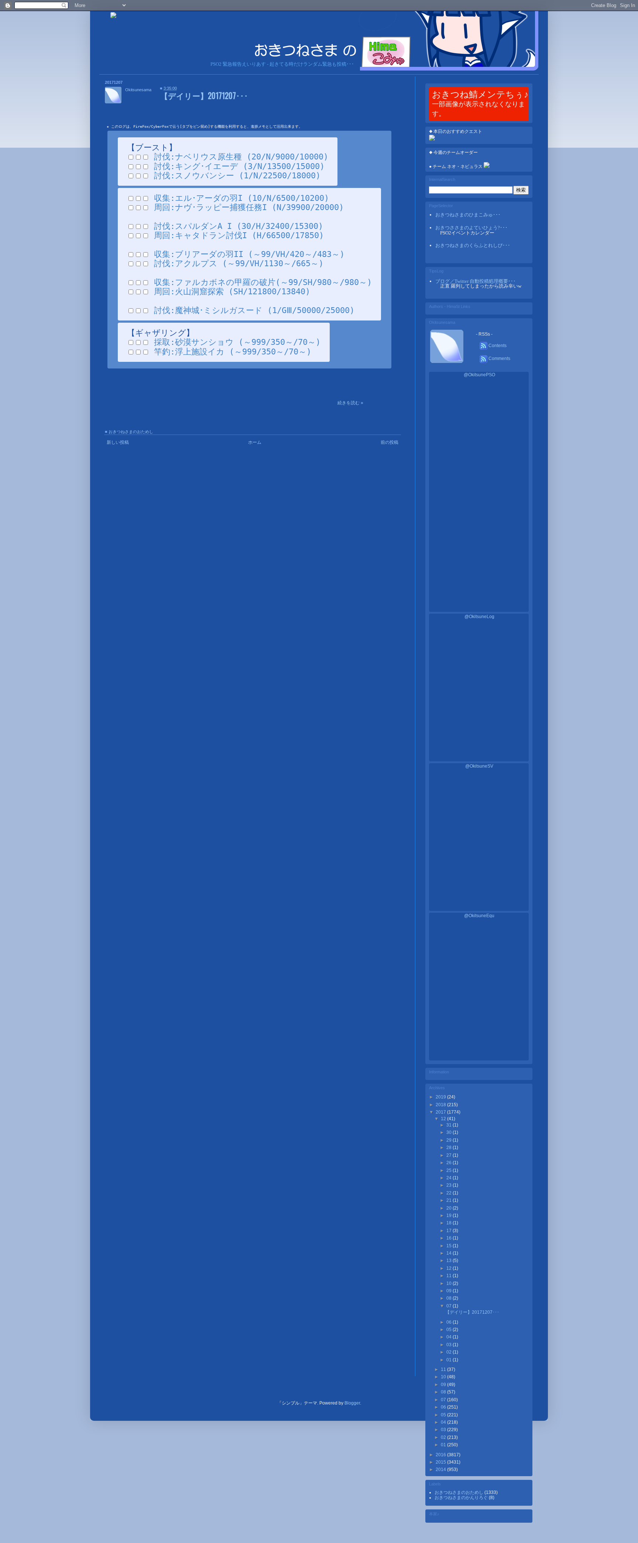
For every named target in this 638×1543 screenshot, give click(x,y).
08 (449, 1298)
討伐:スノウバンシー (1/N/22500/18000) (237, 175)
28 (449, 1147)
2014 (441, 1469)
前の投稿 (389, 442)
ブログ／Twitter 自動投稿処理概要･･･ (475, 281)
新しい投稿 (118, 442)
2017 (441, 1112)
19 (449, 1215)
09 (449, 1290)
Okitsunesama (138, 90)
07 (449, 1306)
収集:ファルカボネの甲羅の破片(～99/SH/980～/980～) (263, 282)
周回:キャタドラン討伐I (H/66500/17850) (239, 235)
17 (449, 1230)
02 (449, 1352)
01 (449, 1359)
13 (449, 1260)
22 (449, 1193)
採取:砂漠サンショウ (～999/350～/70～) (237, 342)
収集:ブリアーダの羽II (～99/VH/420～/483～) (249, 254)
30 (449, 1132)
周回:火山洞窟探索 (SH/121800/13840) (232, 291)
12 (444, 1118)
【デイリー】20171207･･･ (204, 95)
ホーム (254, 442)
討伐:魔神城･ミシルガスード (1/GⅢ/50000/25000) (254, 310)
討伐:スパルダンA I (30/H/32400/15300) (238, 226)
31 (449, 1125)
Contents (497, 345)
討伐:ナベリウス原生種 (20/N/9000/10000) (241, 156)
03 (449, 1344)
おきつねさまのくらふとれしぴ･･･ (472, 245)
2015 (441, 1462)
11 (449, 1275)
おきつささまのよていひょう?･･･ (471, 227)
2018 (441, 1104)
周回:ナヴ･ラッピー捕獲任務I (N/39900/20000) (249, 207)
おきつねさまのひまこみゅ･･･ (468, 214)
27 (449, 1155)
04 (449, 1337)
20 (449, 1208)
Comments (498, 358)
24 (449, 1177)
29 (449, 1140)
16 (449, 1238)
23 (449, 1185)
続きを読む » (350, 402)
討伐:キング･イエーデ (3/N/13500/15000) (239, 166)
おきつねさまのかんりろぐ (462, 1497)
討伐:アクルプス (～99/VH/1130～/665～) (238, 263)
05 (449, 1329)
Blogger (352, 1403)
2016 (441, 1454)
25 (449, 1170)
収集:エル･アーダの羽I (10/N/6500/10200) (241, 198)
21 (449, 1200)
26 (449, 1162)
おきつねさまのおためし (131, 431)
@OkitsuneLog (479, 616)
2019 (441, 1097)
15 (449, 1245)
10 (449, 1283)
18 (449, 1222)
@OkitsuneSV (479, 766)
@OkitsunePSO (479, 374)
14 (449, 1253)
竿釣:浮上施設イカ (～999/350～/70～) (232, 351)
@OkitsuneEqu (479, 915)
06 (449, 1322)
